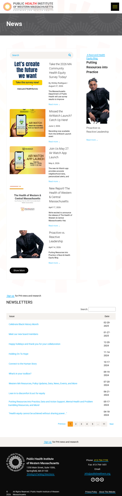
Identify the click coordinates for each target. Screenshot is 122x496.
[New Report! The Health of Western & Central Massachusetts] (27, 200)
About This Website (107, 492)
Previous (61, 424)
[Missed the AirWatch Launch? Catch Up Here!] (27, 123)
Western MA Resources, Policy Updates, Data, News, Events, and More (43, 383)
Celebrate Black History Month (24, 324)
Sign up (10, 295)
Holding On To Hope (18, 354)
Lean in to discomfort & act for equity (27, 393)
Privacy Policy (91, 492)
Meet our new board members (23, 334)
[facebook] (93, 480)
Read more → (54, 104)
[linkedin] (102, 480)
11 (104, 424)
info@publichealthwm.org (97, 473)
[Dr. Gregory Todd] (27, 244)
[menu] (115, 7)
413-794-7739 (101, 460)
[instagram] (97, 480)
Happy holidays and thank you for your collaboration (34, 344)
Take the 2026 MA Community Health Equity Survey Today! (60, 70)
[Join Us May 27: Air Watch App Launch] (27, 160)
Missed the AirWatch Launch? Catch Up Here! (60, 116)
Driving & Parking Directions (40, 474)
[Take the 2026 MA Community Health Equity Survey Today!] (27, 76)
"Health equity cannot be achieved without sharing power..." (38, 413)
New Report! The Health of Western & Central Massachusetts (60, 195)
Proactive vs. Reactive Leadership (57, 237)
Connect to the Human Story (23, 363)
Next (112, 424)
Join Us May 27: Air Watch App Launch (59, 153)
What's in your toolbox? (20, 373)
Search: (84, 309)
